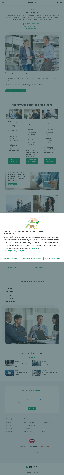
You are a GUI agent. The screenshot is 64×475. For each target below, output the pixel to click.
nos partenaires (33, 248)
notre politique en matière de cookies (14, 250)
